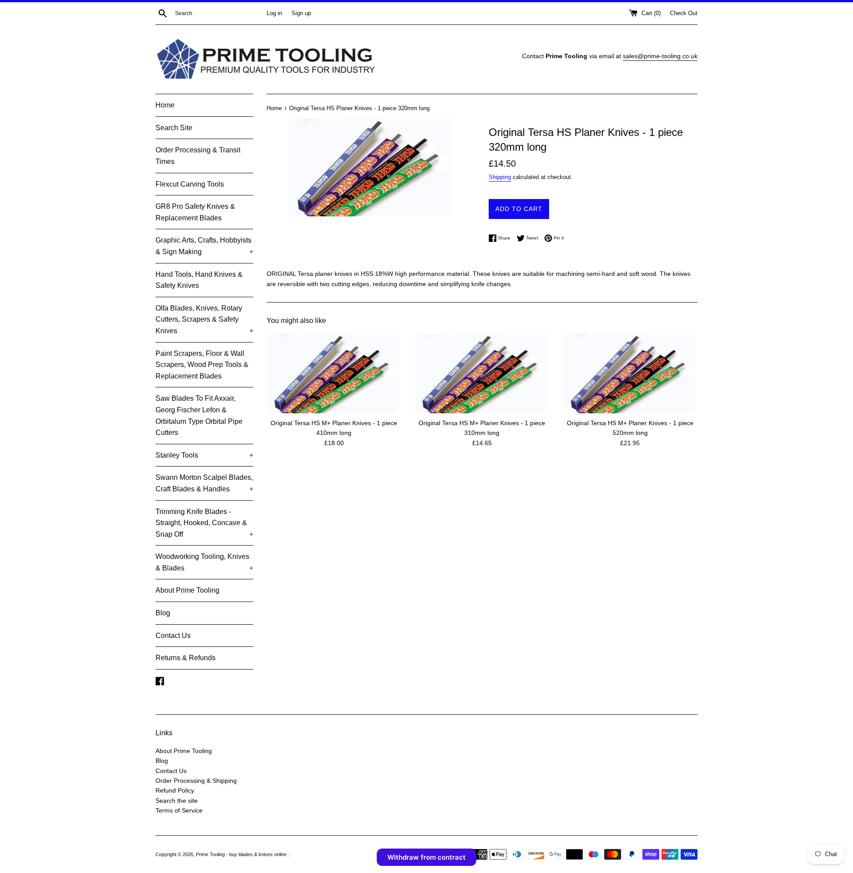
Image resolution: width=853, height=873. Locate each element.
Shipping (500, 177)
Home (165, 105)
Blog (162, 613)
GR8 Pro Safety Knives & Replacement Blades (195, 212)
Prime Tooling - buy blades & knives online (242, 854)
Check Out (684, 13)
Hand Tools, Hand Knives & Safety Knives (199, 280)
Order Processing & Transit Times (197, 155)
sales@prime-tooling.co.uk (660, 56)
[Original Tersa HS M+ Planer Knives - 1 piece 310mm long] (482, 374)
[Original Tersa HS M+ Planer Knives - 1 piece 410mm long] (334, 374)
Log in (274, 13)
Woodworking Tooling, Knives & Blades (204, 562)
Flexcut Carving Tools (189, 184)
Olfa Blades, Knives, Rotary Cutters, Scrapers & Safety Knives (204, 319)
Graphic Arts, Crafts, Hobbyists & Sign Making (204, 245)
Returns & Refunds (185, 658)
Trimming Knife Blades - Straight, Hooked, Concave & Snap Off (204, 523)
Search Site (173, 128)
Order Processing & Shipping (196, 780)
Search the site (176, 800)
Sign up (301, 13)
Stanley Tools (204, 455)
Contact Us (173, 635)
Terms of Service (179, 810)
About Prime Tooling (187, 590)
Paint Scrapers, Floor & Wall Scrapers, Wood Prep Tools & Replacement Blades (201, 365)
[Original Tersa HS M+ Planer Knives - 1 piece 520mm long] (630, 374)
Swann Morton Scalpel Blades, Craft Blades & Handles (204, 483)
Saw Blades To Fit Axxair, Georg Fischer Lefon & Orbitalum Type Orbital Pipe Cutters (199, 415)
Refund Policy (174, 790)
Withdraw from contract (426, 857)
